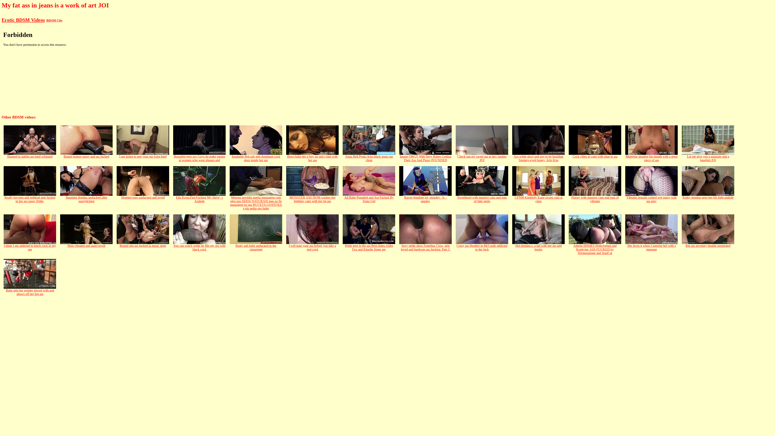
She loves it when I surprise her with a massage (651, 247)
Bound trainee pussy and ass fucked (86, 156)
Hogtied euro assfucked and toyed (143, 197)
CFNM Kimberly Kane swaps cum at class (538, 199)
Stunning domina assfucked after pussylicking (86, 199)
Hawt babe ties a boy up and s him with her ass (312, 158)
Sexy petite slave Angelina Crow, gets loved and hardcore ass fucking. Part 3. (425, 247)
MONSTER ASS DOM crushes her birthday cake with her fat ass (312, 199)
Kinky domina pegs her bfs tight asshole (708, 197)
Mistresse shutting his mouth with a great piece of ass (652, 158)
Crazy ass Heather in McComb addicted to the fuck (482, 247)
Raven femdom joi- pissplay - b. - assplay (425, 199)
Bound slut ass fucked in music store (143, 245)
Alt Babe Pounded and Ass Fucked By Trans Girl (369, 199)
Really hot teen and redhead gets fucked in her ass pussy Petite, (29, 199)
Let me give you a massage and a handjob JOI (708, 158)
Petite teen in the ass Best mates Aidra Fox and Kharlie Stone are (369, 247)
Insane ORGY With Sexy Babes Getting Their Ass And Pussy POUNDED (425, 158)
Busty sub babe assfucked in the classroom (256, 247)
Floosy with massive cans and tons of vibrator (595, 199)
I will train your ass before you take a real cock (312, 247)
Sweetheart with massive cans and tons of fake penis (482, 199)
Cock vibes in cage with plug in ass (595, 156)
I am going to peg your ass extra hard (143, 156)
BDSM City (54, 20)
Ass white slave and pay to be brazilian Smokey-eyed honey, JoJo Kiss (538, 158)
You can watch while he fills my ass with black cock (199, 247)
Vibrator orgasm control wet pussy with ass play (651, 199)
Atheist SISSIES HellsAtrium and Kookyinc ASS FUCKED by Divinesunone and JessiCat (595, 249)
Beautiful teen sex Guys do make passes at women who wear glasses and (199, 158)
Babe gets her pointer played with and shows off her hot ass (30, 292)
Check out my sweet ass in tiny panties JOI (482, 158)
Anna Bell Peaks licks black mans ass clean (369, 158)
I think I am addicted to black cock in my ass (30, 247)
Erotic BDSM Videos (23, 20)
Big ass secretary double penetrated (708, 245)
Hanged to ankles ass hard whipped (29, 156)
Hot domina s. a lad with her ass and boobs (538, 247)
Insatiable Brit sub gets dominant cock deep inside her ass (256, 158)
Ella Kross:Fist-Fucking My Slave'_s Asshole (199, 199)
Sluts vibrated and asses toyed (86, 245)
